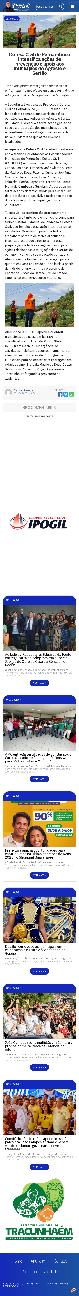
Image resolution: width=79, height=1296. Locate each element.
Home (17, 1261)
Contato (60, 1261)
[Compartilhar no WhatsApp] (71, 394)
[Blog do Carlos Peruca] (16, 6)
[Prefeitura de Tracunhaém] (39, 1209)
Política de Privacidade (39, 1271)
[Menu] (72, 7)
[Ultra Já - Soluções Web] (73, 1290)
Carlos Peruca (23, 390)
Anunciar (38, 1261)
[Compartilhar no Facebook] (60, 394)
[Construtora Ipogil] (39, 522)
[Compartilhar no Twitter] (65, 394)
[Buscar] (60, 6)
